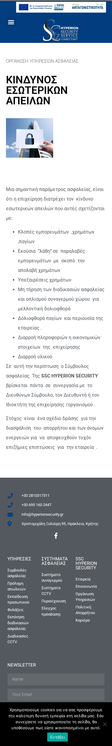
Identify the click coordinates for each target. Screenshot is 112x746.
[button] (11, 22)
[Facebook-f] (56, 536)
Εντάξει (57, 737)
